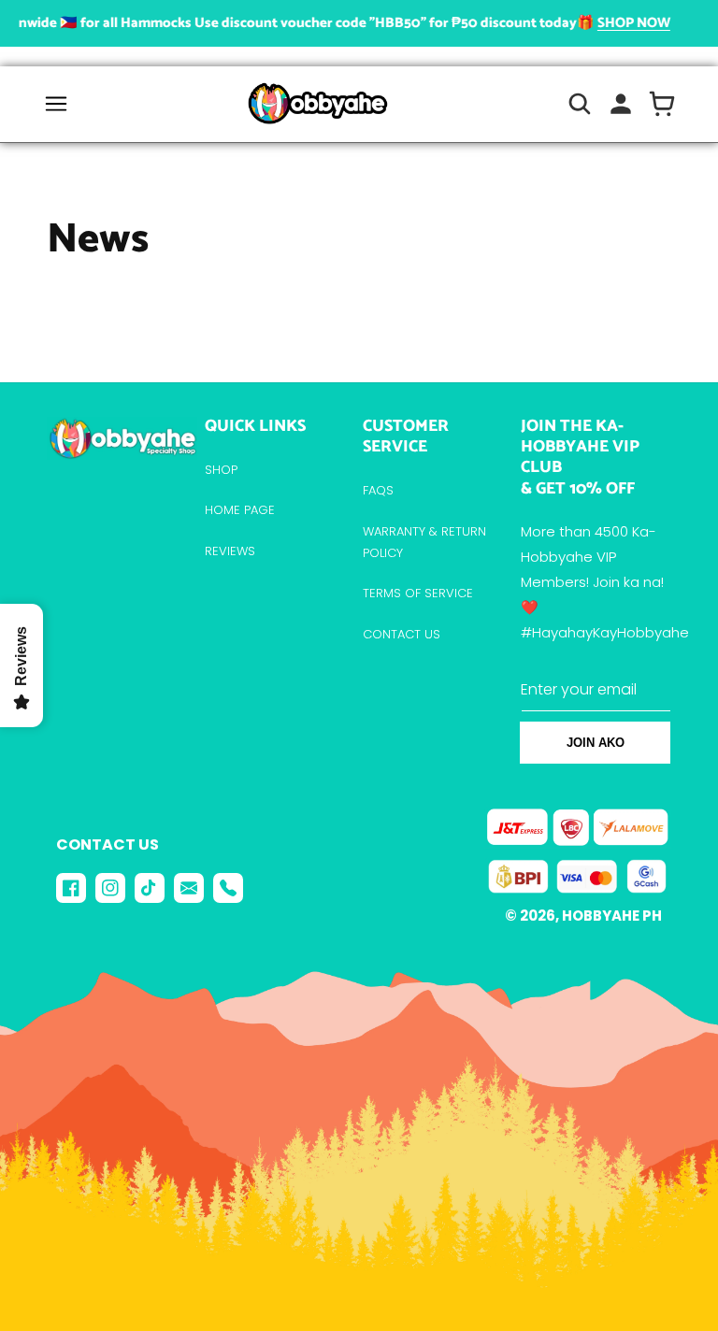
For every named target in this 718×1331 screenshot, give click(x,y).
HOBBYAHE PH (612, 915)
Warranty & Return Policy (424, 542)
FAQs (378, 490)
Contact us (401, 634)
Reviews (230, 551)
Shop (221, 470)
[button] (56, 103)
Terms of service (418, 593)
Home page (240, 510)
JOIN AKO (596, 743)
